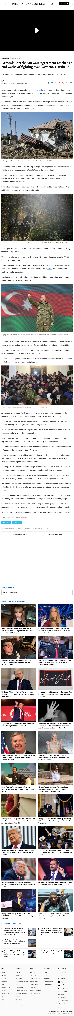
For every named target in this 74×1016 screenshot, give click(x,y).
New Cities (19, 999)
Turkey (49, 269)
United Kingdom (48, 981)
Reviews (3, 1003)
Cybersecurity (19, 987)
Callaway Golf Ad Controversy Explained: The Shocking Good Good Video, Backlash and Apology (55, 694)
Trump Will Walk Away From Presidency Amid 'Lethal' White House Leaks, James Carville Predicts (17, 852)
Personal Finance (6, 987)
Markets (3, 978)
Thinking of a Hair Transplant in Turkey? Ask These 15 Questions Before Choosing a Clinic (14, 941)
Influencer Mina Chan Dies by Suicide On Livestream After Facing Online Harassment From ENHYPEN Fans (17, 631)
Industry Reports (20, 1006)
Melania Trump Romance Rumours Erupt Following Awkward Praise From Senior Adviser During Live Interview (53, 789)
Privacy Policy (34, 981)
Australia (46, 972)
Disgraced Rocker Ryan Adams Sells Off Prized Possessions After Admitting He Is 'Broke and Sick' (16, 662)
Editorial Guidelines (55, 534)
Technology (4, 990)
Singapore (47, 978)
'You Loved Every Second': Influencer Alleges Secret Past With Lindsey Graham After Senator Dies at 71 (18, 757)
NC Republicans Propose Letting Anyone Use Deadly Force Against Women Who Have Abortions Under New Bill (18, 821)
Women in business (21, 993)
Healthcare (19, 978)
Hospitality (19, 975)
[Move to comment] (71, 82)
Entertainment (5, 993)
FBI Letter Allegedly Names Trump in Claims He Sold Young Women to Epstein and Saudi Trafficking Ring (17, 694)
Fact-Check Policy (35, 993)
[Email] (67, 82)
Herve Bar (6, 81)
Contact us (33, 975)
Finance (18, 984)
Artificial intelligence (21, 990)
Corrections (33, 987)
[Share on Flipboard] (60, 82)
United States (48, 984)
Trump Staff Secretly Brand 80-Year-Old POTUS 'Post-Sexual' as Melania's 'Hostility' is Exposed (18, 916)
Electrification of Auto (22, 981)
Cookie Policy (34, 984)
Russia (40, 90)
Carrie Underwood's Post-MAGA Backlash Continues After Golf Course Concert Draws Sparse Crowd (54, 631)
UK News (4, 975)
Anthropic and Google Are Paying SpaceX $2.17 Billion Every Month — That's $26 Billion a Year (55, 852)
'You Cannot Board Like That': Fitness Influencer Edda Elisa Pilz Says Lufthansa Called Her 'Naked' (53, 757)
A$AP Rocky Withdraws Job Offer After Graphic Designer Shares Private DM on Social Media (18, 789)
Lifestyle (3, 996)
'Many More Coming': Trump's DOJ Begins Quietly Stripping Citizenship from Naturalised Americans (18, 884)
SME (2, 984)
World (3, 972)
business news (41, 528)
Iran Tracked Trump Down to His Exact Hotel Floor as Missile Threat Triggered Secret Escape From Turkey (54, 662)
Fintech (18, 1003)
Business (4, 981)
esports (18, 996)
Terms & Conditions (35, 978)
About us (32, 972)
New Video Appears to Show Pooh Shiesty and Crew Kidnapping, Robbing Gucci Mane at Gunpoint (55, 916)
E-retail (18, 972)
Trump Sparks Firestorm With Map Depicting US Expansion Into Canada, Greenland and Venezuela (54, 821)
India (45, 975)
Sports (3, 999)
